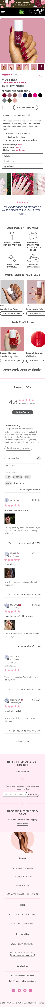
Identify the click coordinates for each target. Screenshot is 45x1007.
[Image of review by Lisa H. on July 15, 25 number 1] (9, 573)
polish (8, 483)
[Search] (30, 11)
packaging (17, 477)
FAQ (11, 915)
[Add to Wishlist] (41, 76)
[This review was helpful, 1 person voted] (33, 594)
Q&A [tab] (28, 387)
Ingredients (9, 166)
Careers (29, 868)
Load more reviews (22, 741)
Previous (2, 67)
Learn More (22, 823)
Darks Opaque (22, 150)
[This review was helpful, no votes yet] (33, 543)
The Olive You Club (22, 877)
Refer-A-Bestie (22, 771)
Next (42, 67)
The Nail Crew (23, 885)
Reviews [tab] (18, 387)
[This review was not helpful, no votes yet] (38, 543)
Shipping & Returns (26, 915)
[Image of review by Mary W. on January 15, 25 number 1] (9, 625)
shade (27, 477)
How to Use (9, 161)
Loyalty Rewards (15, 894)
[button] (3, 184)
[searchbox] (20, 458)
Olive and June (15, 1003)
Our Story (17, 868)
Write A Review (22, 412)
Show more (18, 483)
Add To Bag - (13, 313)
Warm (18, 147)
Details (7, 155)
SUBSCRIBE (32, 794)
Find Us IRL (32, 894)
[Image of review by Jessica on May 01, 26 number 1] (9, 519)
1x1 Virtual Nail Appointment (22, 981)
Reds (20, 144)
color (8, 477)
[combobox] (29, 489)
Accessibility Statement (22, 923)
